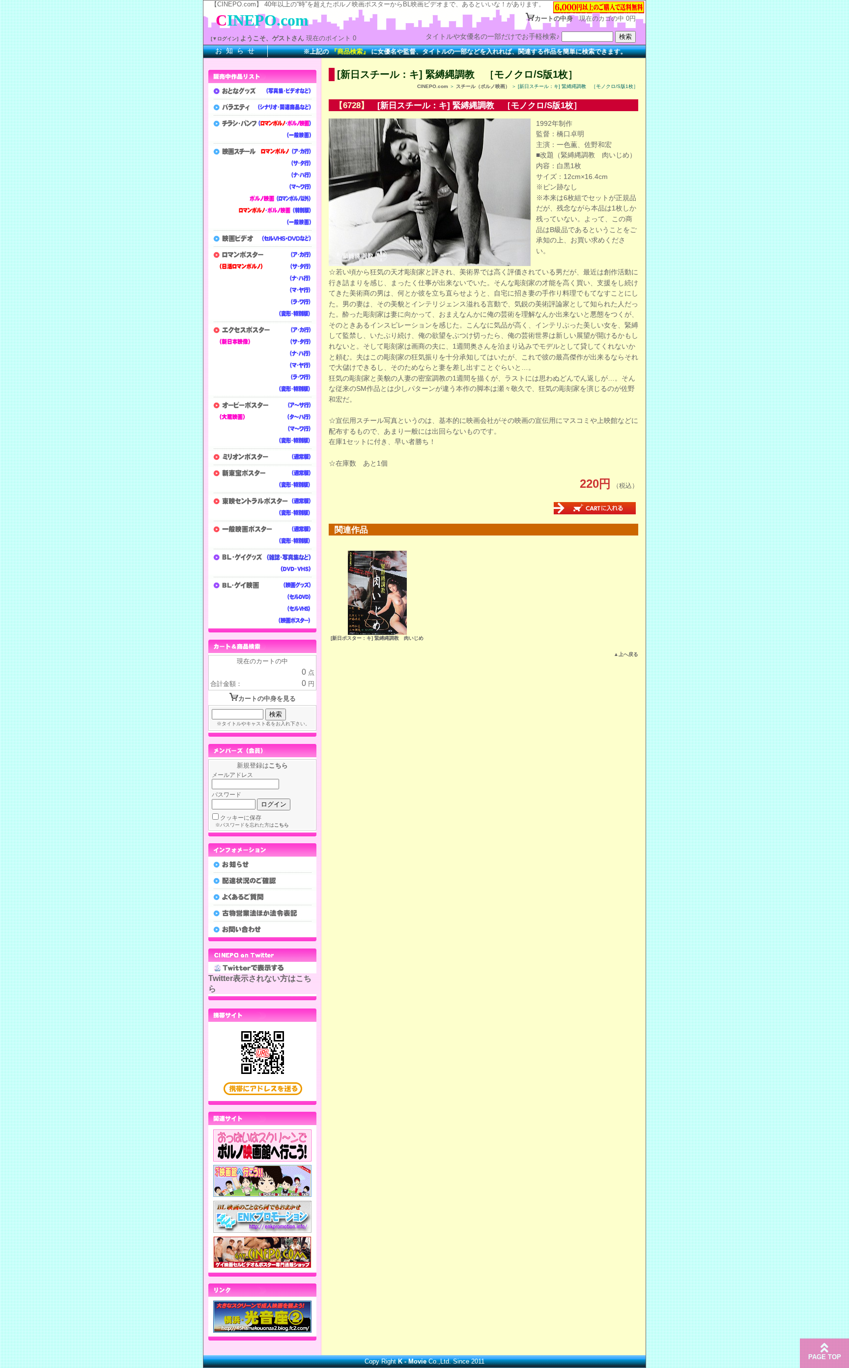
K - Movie (412, 1361)
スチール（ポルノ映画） (483, 86)
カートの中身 (554, 18)
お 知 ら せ (235, 51)
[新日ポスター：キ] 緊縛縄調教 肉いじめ (377, 638)
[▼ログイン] (224, 38)
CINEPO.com (432, 86)
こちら (278, 765)
